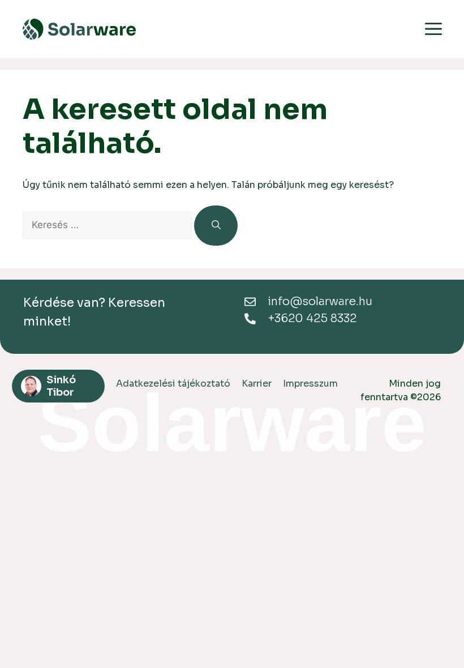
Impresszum (310, 383)
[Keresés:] (108, 225)
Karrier (257, 383)
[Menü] (433, 30)
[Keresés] (216, 225)
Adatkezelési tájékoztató (173, 383)
